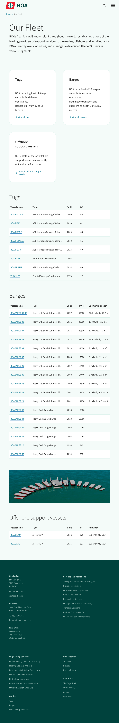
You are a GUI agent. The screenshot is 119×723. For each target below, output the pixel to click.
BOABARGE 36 (17, 383)
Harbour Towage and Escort (75, 612)
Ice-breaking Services (72, 599)
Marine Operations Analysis (21, 674)
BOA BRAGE (16, 232)
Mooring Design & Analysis (20, 665)
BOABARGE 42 (17, 427)
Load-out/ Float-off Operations (76, 616)
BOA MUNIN (16, 267)
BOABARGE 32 (17, 436)
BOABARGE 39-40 (18, 313)
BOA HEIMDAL (17, 241)
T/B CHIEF (15, 276)
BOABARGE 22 (17, 392)
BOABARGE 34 (17, 348)
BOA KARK (15, 258)
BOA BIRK (15, 223)
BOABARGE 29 (17, 366)
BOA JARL (15, 543)
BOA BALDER (16, 214)
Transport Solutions (71, 607)
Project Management (72, 586)
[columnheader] (20, 207)
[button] (113, 5)
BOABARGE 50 (17, 454)
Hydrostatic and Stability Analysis (23, 683)
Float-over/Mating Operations (76, 590)
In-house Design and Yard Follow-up (24, 661)
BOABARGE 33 (17, 321)
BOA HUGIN (15, 249)
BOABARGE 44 (17, 418)
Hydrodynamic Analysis (19, 679)
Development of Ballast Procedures (24, 670)
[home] (17, 5)
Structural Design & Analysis (21, 687)
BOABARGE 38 (17, 339)
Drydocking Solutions (72, 594)
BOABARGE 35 (17, 357)
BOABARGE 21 (17, 401)
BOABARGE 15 (17, 445)
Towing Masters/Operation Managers (79, 581)
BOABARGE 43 (17, 410)
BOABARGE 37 (17, 330)
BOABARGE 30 (17, 374)
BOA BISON (15, 535)
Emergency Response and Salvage (78, 603)
